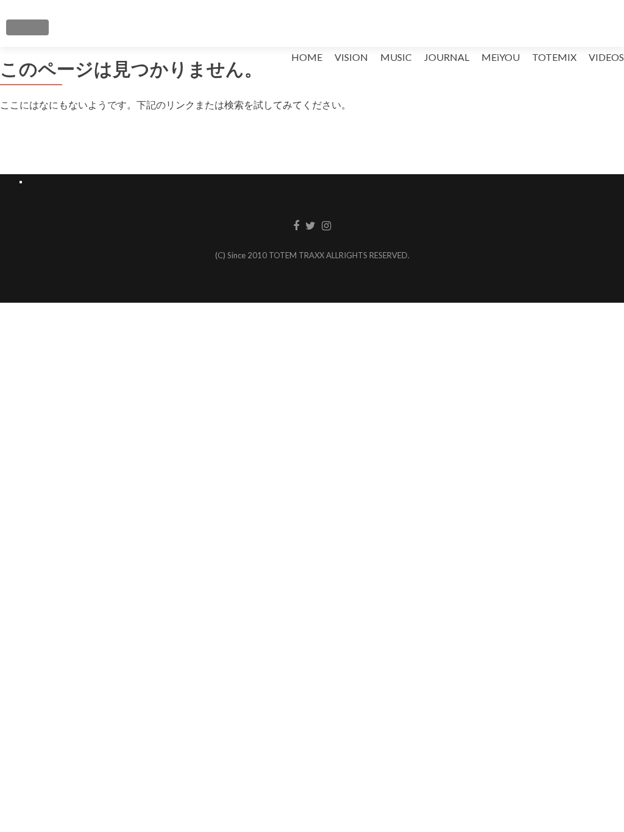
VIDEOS (606, 57)
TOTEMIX (554, 57)
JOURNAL (446, 57)
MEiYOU (500, 57)
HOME (306, 57)
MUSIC (396, 57)
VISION (351, 57)
